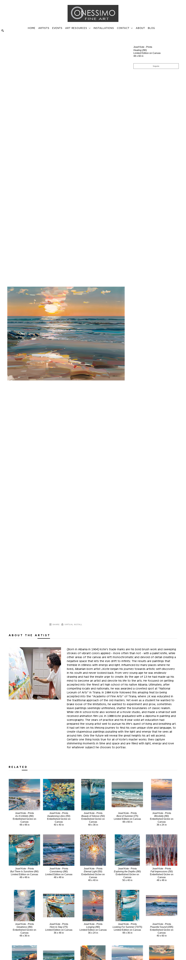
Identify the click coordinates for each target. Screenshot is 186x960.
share (56, 625)
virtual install (73, 625)
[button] (78, 27)
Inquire (156, 66)
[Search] (2, 30)
